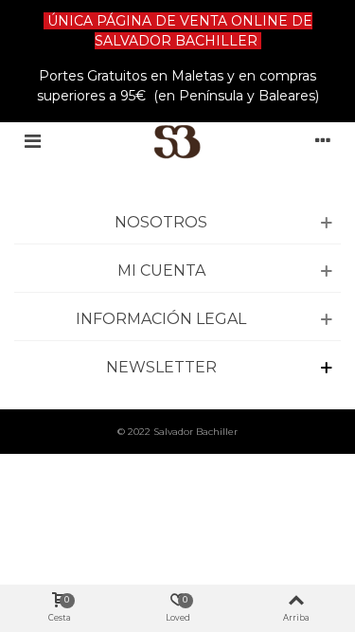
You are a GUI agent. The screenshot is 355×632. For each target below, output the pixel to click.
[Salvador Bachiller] (177, 141)
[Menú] (32, 141)
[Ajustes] (323, 141)
